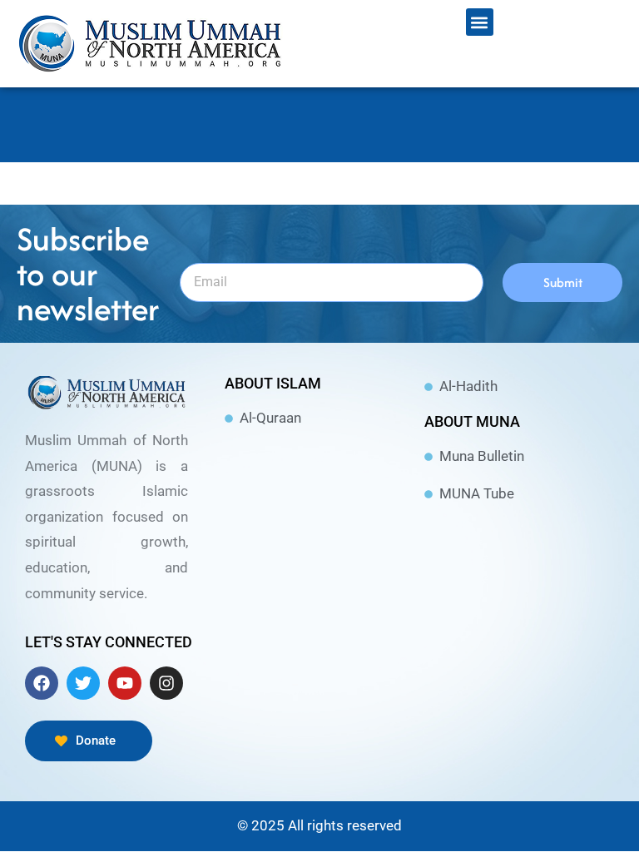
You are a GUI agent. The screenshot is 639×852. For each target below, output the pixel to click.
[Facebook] (41, 683)
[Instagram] (166, 683)
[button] (479, 22)
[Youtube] (124, 683)
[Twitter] (83, 683)
